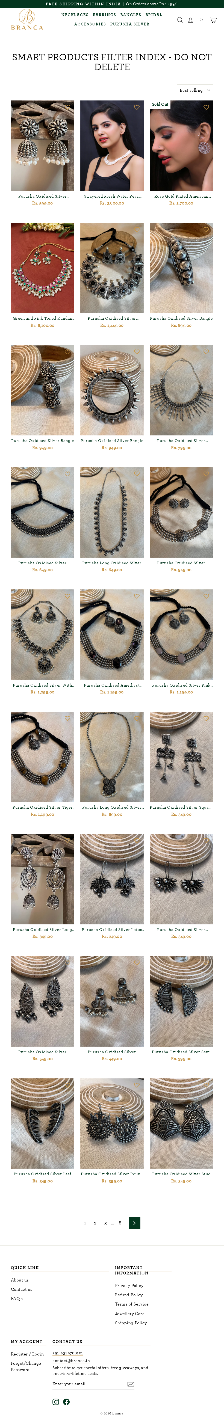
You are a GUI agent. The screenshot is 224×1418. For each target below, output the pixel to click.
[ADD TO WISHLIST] (67, 107)
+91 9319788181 (67, 1353)
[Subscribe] (130, 1384)
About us (20, 1280)
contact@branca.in (71, 1360)
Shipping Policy (131, 1323)
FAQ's (17, 1299)
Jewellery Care (130, 1314)
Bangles (131, 15)
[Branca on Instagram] (55, 1401)
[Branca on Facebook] (66, 1401)
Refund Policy (129, 1295)
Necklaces (75, 15)
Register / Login (27, 1354)
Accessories (90, 24)
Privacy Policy (129, 1285)
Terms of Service (132, 1304)
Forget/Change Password (26, 1366)
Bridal (154, 15)
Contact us (22, 1289)
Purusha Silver (130, 24)
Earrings (104, 15)
